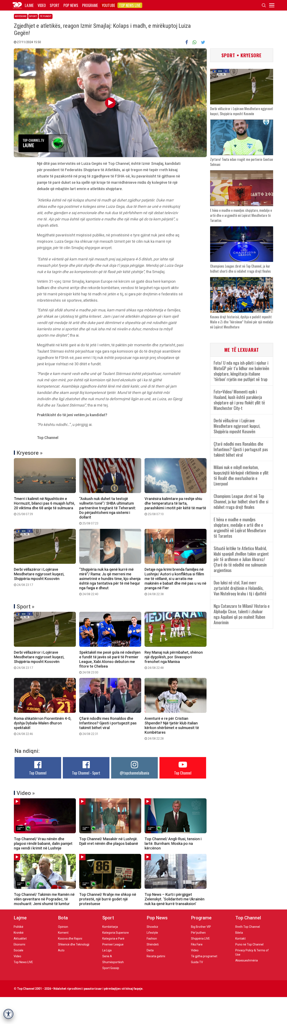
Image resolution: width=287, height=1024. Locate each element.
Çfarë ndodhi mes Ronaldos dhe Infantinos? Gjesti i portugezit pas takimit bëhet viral (108, 726)
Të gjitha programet (204, 956)
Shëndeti (153, 944)
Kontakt (240, 938)
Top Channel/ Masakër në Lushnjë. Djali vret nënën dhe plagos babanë (108, 841)
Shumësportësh (113, 962)
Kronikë (19, 932)
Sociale (18, 950)
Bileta (239, 932)
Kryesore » (30, 453)
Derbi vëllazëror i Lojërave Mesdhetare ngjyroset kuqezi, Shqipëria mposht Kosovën (39, 577)
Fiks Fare (197, 944)
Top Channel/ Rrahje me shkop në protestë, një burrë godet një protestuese (107, 899)
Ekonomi (19, 944)
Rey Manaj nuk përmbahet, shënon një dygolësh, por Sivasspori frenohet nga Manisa (174, 659)
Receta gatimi (156, 956)
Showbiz (152, 926)
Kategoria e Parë (113, 938)
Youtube (108, 5)
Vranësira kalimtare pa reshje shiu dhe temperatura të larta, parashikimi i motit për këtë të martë (175, 506)
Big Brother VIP (201, 926)
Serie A (107, 956)
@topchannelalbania (134, 773)
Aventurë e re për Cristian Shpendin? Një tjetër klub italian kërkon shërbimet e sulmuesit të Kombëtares (172, 728)
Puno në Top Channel (249, 944)
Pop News (70, 5)
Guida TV (197, 962)
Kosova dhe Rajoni (70, 938)
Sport (54, 5)
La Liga (107, 950)
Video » (26, 793)
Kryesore (20, 16)
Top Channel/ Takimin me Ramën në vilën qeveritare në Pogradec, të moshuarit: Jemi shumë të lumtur (44, 899)
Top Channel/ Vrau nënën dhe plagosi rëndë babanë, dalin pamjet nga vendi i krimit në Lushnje (43, 843)
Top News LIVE (130, 5)
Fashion (152, 938)
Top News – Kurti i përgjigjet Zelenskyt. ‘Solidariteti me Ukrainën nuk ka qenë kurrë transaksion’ (174, 899)
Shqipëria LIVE (200, 938)
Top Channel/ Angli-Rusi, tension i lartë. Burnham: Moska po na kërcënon (173, 843)
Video (42, 5)
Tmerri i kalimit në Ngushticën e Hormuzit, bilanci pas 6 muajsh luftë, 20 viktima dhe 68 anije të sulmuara (44, 506)
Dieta (150, 950)
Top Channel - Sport (86, 773)
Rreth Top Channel (247, 926)
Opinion (63, 926)
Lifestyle (152, 932)
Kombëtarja (110, 926)
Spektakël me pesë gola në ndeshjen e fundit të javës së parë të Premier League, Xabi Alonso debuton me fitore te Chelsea (110, 662)
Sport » (25, 606)
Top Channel (37, 773)
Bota (63, 917)
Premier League (113, 944)
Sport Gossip (110, 968)
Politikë (18, 926)
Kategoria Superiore (115, 932)
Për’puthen (198, 932)
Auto (61, 950)
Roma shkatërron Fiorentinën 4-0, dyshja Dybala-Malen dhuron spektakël (42, 726)
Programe (90, 5)
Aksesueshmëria (246, 960)
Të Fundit (45, 16)
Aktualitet (20, 938)
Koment (63, 932)
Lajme (29, 5)
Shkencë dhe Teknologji (73, 944)
